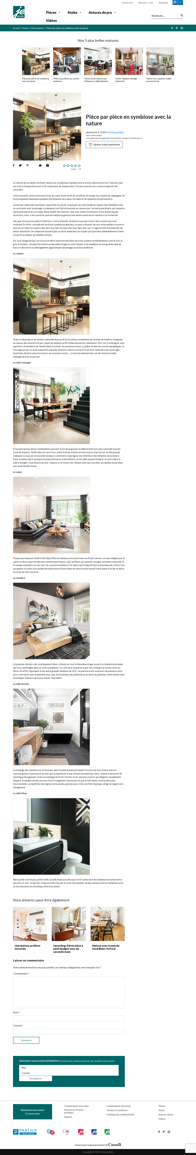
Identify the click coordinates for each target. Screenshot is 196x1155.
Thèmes (25, 28)
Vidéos (51, 20)
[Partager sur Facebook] (13, 165)
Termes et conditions (117, 1110)
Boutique (163, 2)
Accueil (16, 28)
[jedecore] (94, 1132)
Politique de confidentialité (120, 1114)
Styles (72, 12)
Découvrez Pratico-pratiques (74, 1111)
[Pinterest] (177, 28)
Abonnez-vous (145, 2)
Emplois (68, 1116)
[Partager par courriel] (47, 165)
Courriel (18, 1025)
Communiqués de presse (119, 1106)
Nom (16, 1012)
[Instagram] (182, 28)
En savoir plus (33, 1111)
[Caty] (67, 1132)
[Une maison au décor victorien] (30, 924)
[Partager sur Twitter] (20, 165)
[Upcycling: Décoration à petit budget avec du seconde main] (69, 924)
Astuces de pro (100, 12)
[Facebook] (172, 28)
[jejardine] (107, 1132)
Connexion (127, 2)
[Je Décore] (26, 12)
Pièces (51, 12)
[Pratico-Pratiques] (26, 1132)
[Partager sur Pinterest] (27, 165)
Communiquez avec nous (76, 1106)
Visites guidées (37, 28)
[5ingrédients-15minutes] (51, 1132)
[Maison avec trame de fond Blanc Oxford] (108, 924)
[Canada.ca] (114, 1144)
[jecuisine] (81, 1132)
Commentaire (21, 973)
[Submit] (181, 16)
